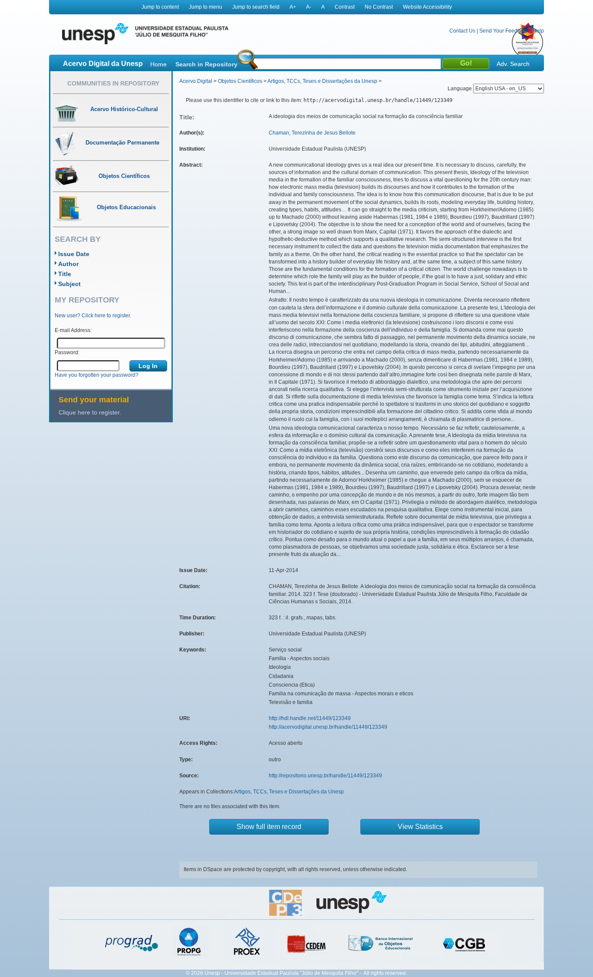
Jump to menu (205, 7)
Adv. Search (513, 63)
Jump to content (160, 7)
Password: (67, 352)
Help (538, 31)
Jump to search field (256, 7)
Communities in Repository (113, 83)
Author (68, 263)
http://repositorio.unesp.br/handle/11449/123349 (325, 776)
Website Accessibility (427, 7)
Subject (69, 283)
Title (64, 273)
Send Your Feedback (504, 31)
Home (158, 64)
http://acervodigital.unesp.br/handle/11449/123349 (328, 727)
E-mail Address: (73, 330)
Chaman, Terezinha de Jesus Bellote (312, 133)
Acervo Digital (195, 81)
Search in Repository (206, 64)
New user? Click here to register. (93, 316)
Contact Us (462, 31)
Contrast (345, 7)
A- (308, 7)
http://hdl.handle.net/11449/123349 (310, 718)
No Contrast (379, 7)
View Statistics (420, 826)
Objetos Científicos (240, 81)
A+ (293, 7)
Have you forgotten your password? (96, 375)
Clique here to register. (90, 412)
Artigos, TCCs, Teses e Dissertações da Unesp (322, 81)
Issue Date (73, 253)
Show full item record (269, 826)
